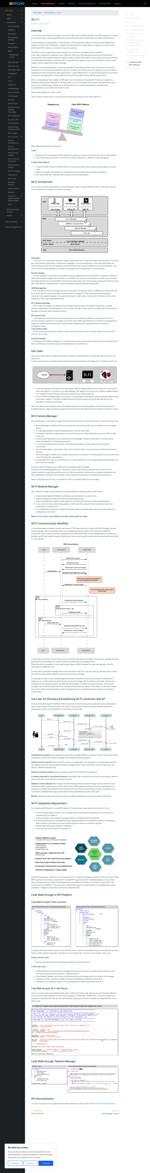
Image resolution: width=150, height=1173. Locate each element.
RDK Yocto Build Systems (13, 210)
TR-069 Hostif (13, 123)
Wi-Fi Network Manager (136, 30)
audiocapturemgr (14, 70)
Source (35, 3)
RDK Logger (12, 133)
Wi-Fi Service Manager (136, 26)
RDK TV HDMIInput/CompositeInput (16, 142)
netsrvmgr (42, 516)
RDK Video (9, 10)
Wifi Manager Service (14, 56)
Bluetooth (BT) (13, 62)
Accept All (45, 1163)
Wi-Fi (10, 51)
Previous (37, 1111)
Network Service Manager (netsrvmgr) (14, 109)
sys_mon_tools (13, 119)
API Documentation (135, 68)
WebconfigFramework (16, 47)
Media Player (13, 103)
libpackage (12, 34)
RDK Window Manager (13, 38)
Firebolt (61, 3)
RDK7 (9, 19)
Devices (71, 3)
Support (117, 3)
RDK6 (9, 15)
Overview (132, 14)
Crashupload (12, 73)
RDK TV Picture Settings (13, 166)
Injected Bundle (13, 92)
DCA (9, 77)
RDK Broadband (11, 222)
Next (114, 1111)
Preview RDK (104, 3)
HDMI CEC (12, 85)
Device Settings (13, 26)
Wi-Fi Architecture (134, 18)
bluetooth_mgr (13, 66)
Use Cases (132, 22)
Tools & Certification (87, 3)
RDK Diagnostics (14, 116)
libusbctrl (11, 100)
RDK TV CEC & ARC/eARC (13, 160)
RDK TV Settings (14, 171)
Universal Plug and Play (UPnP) (14, 128)
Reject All (30, 1163)
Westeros (11, 192)
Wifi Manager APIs (45, 479)
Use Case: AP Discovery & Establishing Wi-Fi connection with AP (137, 42)
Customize (15, 1163)
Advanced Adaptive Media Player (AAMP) (13, 198)
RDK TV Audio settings (13, 154)
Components (11, 22)
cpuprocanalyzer (14, 188)
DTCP (10, 81)
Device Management (12, 227)
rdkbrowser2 (12, 175)
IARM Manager (13, 88)
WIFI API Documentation (105, 1103)
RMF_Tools (12, 178)
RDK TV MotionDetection (14, 148)
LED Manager (13, 96)
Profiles (9, 216)
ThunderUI (11, 43)
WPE (10, 204)
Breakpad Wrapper (11, 183)
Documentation (48, 3)
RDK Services (13, 137)
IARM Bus (11, 30)
